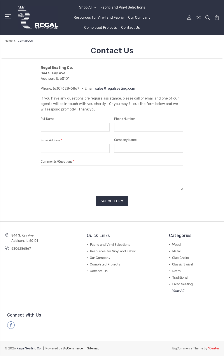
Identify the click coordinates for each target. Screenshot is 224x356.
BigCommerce (73, 348)
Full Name (47, 119)
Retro (176, 271)
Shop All (86, 7)
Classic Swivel (182, 264)
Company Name (125, 140)
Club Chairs (180, 258)
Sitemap (93, 348)
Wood (176, 245)
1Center (213, 348)
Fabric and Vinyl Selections (123, 7)
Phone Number (124, 119)
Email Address (52, 140)
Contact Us (130, 27)
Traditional (180, 277)
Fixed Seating (182, 284)
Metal (176, 251)
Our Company (139, 17)
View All (178, 291)
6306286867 (21, 249)
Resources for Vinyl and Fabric (99, 17)
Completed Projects (100, 27)
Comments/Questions (58, 161)
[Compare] (198, 20)
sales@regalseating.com (115, 88)
